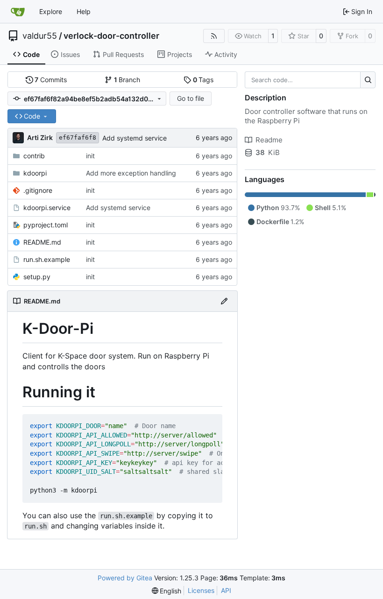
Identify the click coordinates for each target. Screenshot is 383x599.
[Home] (18, 11)
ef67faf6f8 (77, 137)
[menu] (167, 591)
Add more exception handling (131, 173)
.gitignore (37, 190)
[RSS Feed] (214, 36)
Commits (51, 80)
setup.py (36, 277)
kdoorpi (35, 173)
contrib (34, 156)
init (90, 156)
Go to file (190, 98)
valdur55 (39, 36)
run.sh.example (46, 259)
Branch (127, 80)
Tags (203, 80)
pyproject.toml (45, 225)
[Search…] (368, 79)
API (226, 590)
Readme (269, 139)
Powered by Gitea (125, 578)
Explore (50, 11)
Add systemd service (134, 138)
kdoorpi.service (47, 207)
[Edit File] (224, 301)
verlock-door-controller (111, 36)
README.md (42, 242)
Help (84, 11)
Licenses (201, 590)
